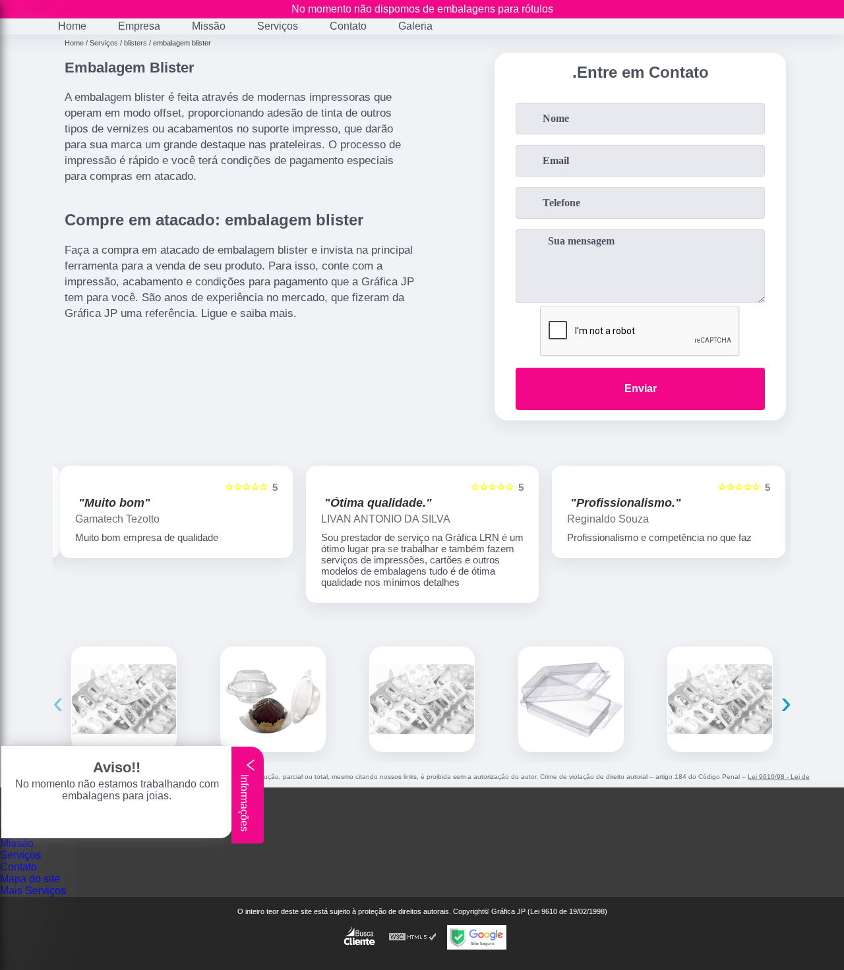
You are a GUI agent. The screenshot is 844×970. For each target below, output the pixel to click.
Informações (244, 802)
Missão (209, 26)
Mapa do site (30, 878)
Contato (348, 26)
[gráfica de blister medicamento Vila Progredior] (422, 699)
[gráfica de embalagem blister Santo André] (571, 699)
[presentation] (58, 702)
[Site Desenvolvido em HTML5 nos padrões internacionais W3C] (412, 937)
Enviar (640, 388)
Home (72, 26)
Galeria (415, 26)
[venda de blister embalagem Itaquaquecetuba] (273, 699)
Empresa (139, 26)
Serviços (277, 26)
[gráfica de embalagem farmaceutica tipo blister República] (124, 699)
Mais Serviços (33, 890)
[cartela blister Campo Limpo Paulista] (720, 699)
